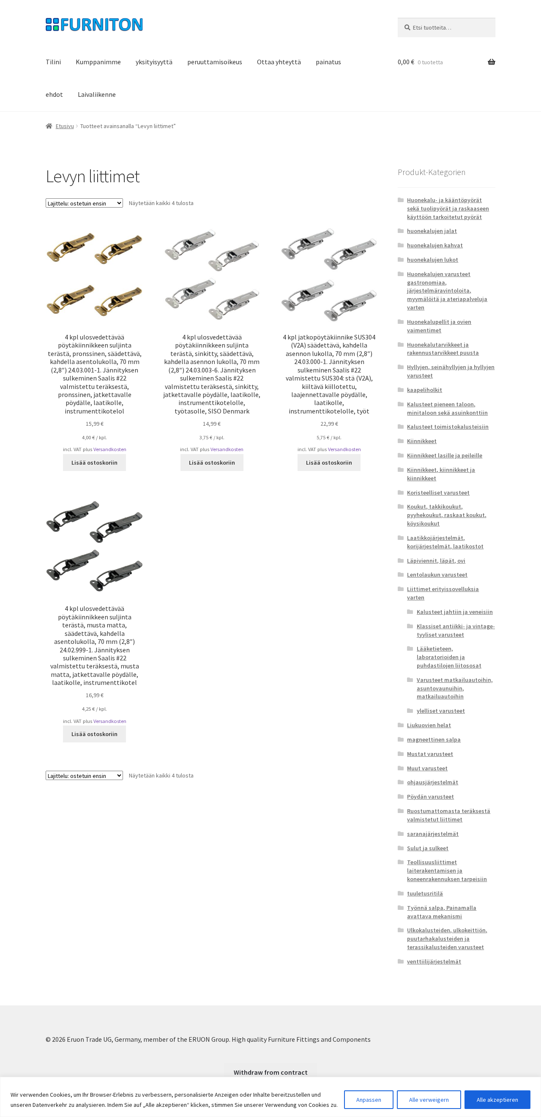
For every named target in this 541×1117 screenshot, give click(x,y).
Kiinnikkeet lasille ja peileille (444, 455)
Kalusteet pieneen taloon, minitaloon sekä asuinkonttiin (447, 408)
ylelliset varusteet (441, 711)
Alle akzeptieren (497, 1099)
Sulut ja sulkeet (427, 848)
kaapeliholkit (424, 390)
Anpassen (368, 1099)
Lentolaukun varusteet (437, 574)
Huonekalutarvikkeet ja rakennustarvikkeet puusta (443, 349)
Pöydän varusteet (430, 796)
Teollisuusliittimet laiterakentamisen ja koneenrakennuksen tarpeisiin (447, 870)
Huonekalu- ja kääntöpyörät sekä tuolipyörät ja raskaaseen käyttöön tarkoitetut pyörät (448, 208)
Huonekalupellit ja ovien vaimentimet (439, 326)
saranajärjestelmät (433, 834)
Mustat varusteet (430, 754)
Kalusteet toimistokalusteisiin (448, 426)
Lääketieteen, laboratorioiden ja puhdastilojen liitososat (449, 657)
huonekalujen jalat (432, 231)
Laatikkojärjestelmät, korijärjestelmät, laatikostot (445, 542)
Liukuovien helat (429, 725)
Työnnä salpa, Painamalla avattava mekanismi (441, 912)
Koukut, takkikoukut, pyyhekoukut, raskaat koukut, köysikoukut (446, 515)
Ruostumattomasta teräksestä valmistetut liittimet (448, 815)
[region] (270, 1097)
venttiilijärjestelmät (434, 961)
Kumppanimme (98, 61)
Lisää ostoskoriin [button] (94, 462)
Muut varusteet (427, 768)
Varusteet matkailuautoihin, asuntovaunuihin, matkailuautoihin (455, 688)
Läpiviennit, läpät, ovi (436, 560)
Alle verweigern (429, 1099)
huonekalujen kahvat (435, 245)
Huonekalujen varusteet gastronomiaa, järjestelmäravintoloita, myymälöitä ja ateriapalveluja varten (447, 290)
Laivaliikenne (97, 94)
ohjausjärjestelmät (432, 782)
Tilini (53, 61)
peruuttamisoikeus (214, 61)
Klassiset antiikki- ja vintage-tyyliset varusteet (456, 630)
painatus (328, 61)
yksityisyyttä (154, 61)
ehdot (54, 94)
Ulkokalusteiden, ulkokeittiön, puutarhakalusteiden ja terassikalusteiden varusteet (447, 938)
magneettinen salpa (434, 739)
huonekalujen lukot (432, 259)
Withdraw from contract (271, 1072)
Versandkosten (109, 449)
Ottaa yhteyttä (279, 61)
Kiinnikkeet (422, 441)
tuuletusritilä (425, 893)
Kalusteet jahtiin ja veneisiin (455, 612)
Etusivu (65, 126)
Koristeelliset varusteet (438, 492)
